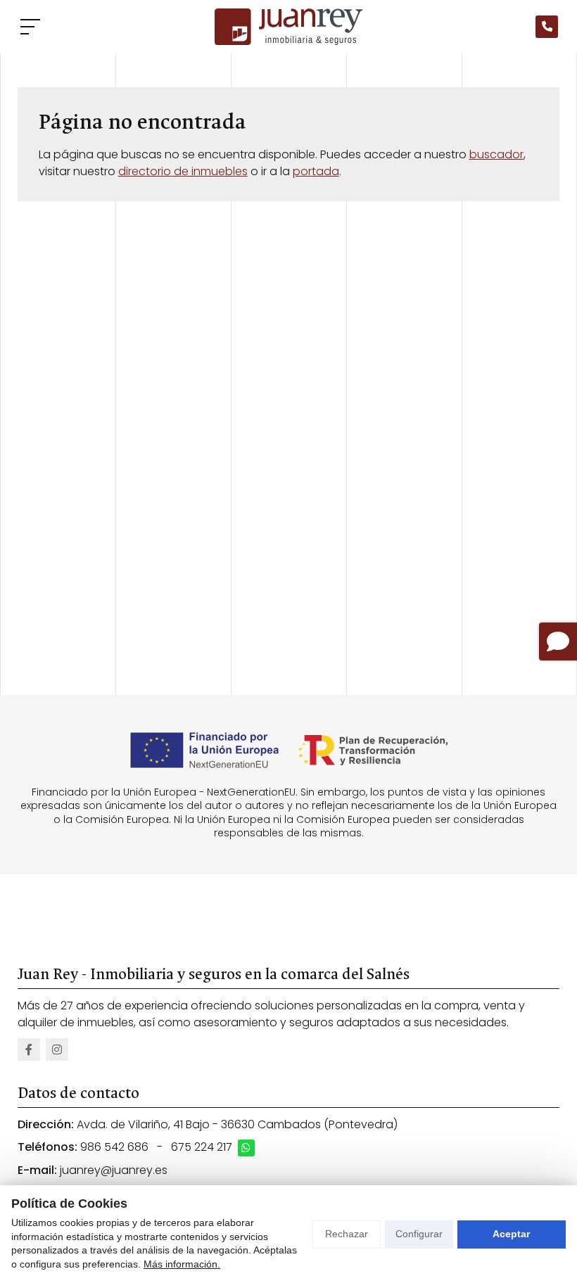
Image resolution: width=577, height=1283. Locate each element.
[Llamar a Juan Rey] (546, 26)
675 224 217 (201, 1147)
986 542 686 (114, 1147)
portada (316, 171)
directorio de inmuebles (183, 171)
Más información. (182, 1264)
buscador (496, 154)
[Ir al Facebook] (29, 1049)
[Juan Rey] (288, 26)
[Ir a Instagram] (57, 1049)
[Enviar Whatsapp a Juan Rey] (246, 1148)
